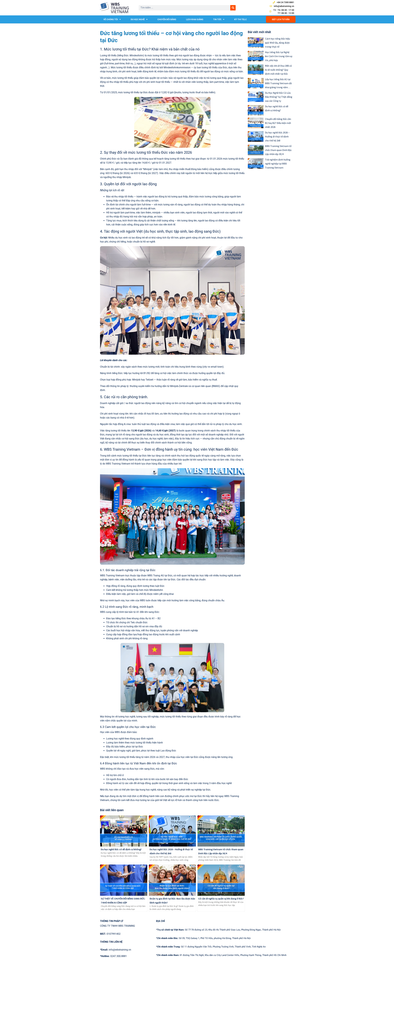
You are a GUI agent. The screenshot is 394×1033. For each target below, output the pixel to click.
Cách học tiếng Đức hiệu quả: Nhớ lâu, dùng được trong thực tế (277, 42)
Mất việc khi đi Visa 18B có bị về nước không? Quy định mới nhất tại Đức (278, 69)
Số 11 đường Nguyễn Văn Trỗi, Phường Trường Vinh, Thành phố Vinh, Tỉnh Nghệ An (211, 946)
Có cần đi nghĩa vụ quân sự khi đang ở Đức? (221, 898)
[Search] (233, 7)
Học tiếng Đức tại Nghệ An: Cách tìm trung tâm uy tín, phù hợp (278, 56)
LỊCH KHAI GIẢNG (194, 19)
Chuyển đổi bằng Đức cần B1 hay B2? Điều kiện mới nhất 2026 (278, 122)
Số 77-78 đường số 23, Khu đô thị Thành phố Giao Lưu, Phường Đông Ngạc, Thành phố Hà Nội (218, 929)
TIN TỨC (217, 19)
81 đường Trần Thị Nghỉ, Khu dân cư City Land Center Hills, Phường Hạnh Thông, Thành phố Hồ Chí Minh (221, 955)
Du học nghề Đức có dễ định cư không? (121, 849)
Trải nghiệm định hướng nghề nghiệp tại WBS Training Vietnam (277, 163)
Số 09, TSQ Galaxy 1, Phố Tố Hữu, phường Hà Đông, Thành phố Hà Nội (203, 938)
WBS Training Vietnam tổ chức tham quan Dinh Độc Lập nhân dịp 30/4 (278, 150)
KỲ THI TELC (240, 19)
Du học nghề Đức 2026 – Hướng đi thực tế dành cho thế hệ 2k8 (277, 136)
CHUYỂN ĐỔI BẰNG (166, 19)
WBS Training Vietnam (112, 575)
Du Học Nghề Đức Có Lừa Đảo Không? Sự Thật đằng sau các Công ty (278, 96)
